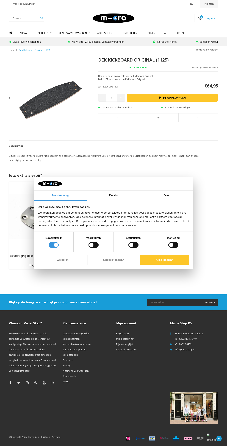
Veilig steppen (70, 354)
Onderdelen (130, 32)
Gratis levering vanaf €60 (27, 41)
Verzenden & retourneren (77, 344)
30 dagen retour (209, 41)
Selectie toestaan (113, 259)
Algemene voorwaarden (76, 370)
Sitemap (56, 437)
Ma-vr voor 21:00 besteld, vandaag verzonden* (99, 41)
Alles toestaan (164, 259)
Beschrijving (16, 145)
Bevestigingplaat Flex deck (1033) (33, 256)
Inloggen (209, 3)
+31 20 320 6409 (183, 344)
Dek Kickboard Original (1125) (34, 50)
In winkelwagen (174, 97)
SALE (165, 32)
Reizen (151, 32)
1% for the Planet (167, 41)
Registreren (122, 333)
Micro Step (33, 437)
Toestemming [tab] (60, 195)
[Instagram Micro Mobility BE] (27, 383)
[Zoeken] (41, 18)
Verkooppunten (71, 338)
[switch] (93, 245)
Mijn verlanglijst (124, 344)
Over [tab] (167, 195)
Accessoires (104, 32)
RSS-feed (45, 437)
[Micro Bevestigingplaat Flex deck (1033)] (33, 216)
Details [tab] (113, 195)
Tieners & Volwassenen (73, 32)
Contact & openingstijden (76, 333)
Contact (181, 32)
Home (10, 33)
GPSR (66, 381)
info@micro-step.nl (185, 349)
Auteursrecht (70, 376)
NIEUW (23, 32)
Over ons (68, 360)
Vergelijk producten (126, 349)
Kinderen (43, 32)
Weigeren (62, 259)
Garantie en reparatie (74, 349)
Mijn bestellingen (125, 338)
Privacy (66, 365)
